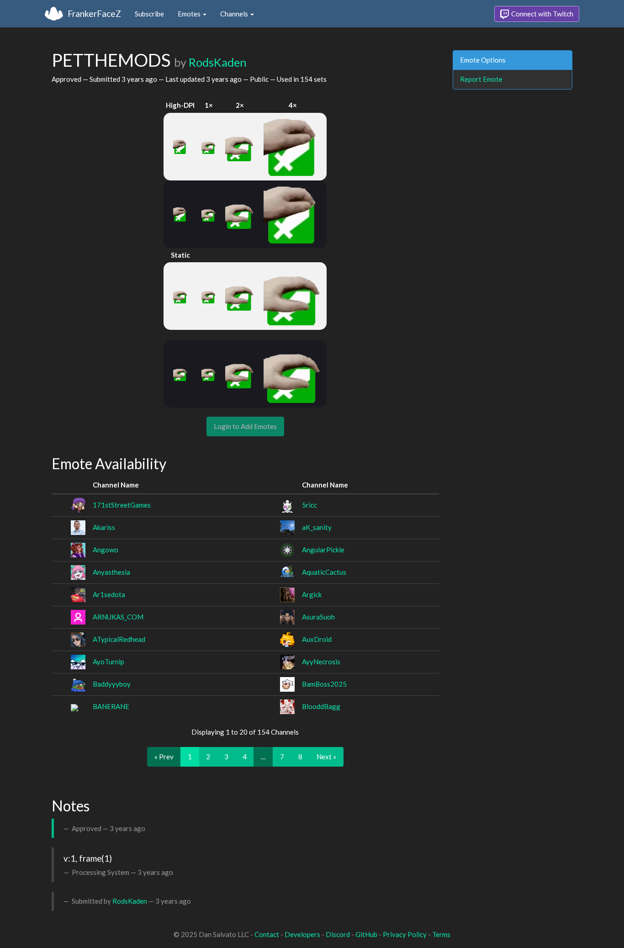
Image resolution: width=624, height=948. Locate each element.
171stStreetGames (122, 505)
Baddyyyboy (112, 684)
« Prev (164, 756)
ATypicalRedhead (119, 639)
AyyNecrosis (321, 661)
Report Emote (481, 79)
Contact (266, 934)
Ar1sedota (109, 594)
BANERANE (111, 706)
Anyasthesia (111, 572)
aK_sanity (317, 527)
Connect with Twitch (541, 14)
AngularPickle (323, 549)
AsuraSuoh (318, 617)
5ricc (309, 505)
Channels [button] (234, 14)
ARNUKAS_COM (118, 617)
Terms (441, 934)
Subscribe (149, 14)
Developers (302, 934)
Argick (312, 594)
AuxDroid (317, 639)
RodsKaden (218, 62)
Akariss (104, 527)
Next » (326, 756)
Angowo (105, 549)
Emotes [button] (190, 14)
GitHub (366, 934)
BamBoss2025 (324, 684)
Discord (338, 934)
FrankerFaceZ (94, 13)
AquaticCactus (324, 572)
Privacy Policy (405, 934)
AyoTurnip (108, 661)
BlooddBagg (321, 706)
